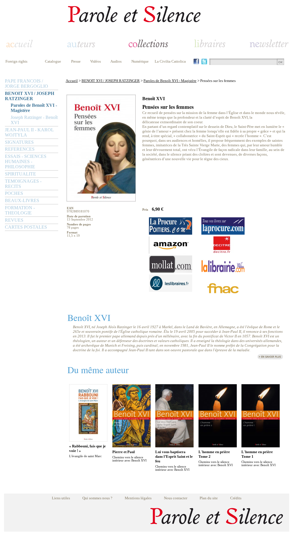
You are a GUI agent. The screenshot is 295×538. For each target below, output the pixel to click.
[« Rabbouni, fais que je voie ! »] (88, 440)
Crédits (235, 498)
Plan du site (209, 498)
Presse (76, 61)
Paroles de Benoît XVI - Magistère (34, 108)
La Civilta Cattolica (170, 61)
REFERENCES (20, 149)
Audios (116, 61)
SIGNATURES (19, 142)
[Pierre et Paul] (131, 445)
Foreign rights (16, 61)
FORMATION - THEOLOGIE (20, 210)
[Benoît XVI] (270, 358)
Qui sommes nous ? (97, 498)
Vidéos (95, 61)
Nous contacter (175, 498)
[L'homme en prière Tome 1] (260, 445)
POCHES (14, 193)
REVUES (14, 220)
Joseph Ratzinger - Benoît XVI (34, 120)
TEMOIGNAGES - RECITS (23, 184)
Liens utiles (61, 498)
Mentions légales (138, 498)
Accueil (72, 81)
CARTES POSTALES (26, 227)
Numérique (140, 61)
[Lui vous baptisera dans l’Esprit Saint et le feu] (174, 445)
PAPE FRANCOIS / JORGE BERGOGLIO (26, 84)
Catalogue (53, 61)
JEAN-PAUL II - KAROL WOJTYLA (29, 132)
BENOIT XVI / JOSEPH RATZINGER (29, 96)
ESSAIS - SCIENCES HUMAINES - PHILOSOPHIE (25, 161)
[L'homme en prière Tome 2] (217, 445)
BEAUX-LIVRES (22, 200)
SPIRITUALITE (20, 173)
